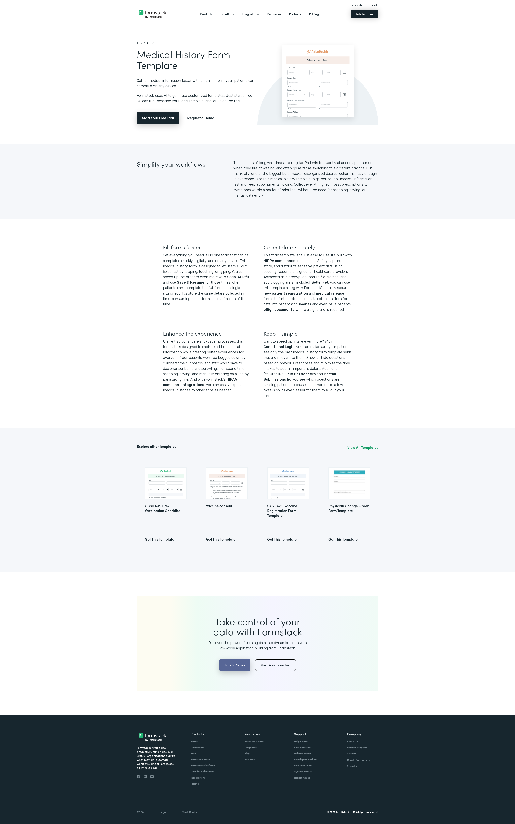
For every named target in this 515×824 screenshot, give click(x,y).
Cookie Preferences (358, 760)
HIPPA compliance (279, 261)
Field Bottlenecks (300, 374)
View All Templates (362, 447)
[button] (206, 14)
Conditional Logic (279, 347)
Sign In (374, 4)
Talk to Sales (364, 14)
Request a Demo (200, 117)
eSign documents (279, 309)
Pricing (314, 14)
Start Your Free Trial (158, 117)
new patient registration (286, 293)
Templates (146, 43)
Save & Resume (190, 282)
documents (301, 304)
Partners (295, 14)
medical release (330, 293)
